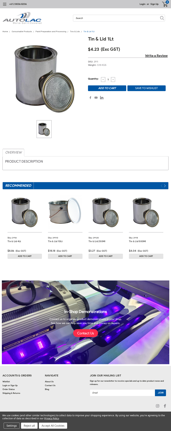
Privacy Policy (51, 418)
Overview (13, 152)
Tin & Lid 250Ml (97, 241)
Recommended (18, 186)
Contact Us (50, 385)
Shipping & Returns (11, 393)
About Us (49, 381)
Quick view (25, 211)
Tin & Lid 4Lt (14, 241)
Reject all (29, 425)
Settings (12, 425)
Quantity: (93, 78)
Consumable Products (22, 31)
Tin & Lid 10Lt (55, 241)
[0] (163, 4)
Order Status (9, 389)
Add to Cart (25, 256)
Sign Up (154, 4)
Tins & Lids (75, 31)
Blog (47, 389)
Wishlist (6, 381)
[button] (85, 333)
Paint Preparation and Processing (51, 31)
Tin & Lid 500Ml (137, 241)
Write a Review (156, 56)
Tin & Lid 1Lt (88, 31)
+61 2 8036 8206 (18, 4)
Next (165, 186)
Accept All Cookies (53, 425)
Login (142, 4)
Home (5, 31)
